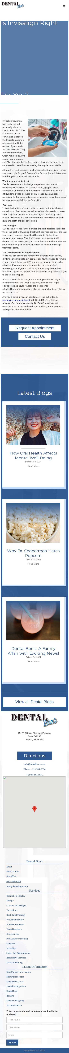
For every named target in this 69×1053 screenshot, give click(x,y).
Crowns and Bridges (16, 905)
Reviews (10, 996)
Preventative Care (15, 920)
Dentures (10, 943)
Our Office (11, 876)
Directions (34, 755)
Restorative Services (16, 958)
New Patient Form (15, 977)
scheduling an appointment (16, 300)
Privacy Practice (14, 1005)
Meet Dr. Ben (12, 871)
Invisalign (11, 948)
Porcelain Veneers (15, 924)
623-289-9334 (13, 881)
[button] (64, 5)
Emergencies (12, 934)
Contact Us (35, 336)
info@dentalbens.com (34, 764)
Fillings (10, 900)
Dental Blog (12, 991)
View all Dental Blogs (34, 702)
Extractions (11, 910)
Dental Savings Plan (16, 986)
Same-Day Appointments (18, 953)
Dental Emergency (15, 1000)
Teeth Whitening (14, 962)
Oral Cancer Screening (17, 939)
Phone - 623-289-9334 (34, 769)
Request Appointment (35, 328)
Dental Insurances (15, 981)
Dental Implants (14, 929)
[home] (12, 5)
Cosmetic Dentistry (15, 896)
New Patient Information (18, 972)
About (9, 867)
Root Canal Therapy (15, 915)
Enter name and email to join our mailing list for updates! (32, 1013)
